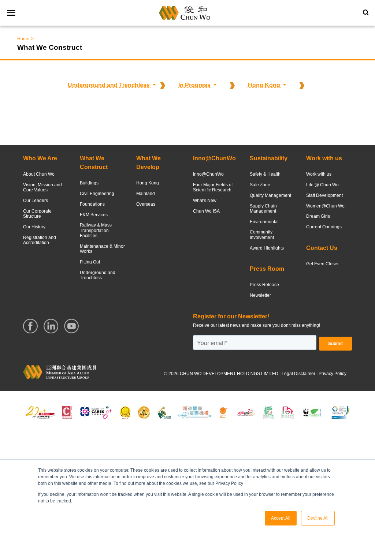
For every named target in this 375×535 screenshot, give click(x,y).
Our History (34, 226)
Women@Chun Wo (325, 206)
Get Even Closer (322, 263)
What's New (204, 200)
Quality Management (270, 195)
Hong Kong (147, 183)
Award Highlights (267, 248)
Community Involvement (262, 234)
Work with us (318, 174)
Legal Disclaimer (298, 373)
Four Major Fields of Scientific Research (213, 187)
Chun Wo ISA (206, 211)
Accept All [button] (280, 518)
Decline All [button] (317, 518)
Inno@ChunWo (208, 174)
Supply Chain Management (263, 208)
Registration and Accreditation (39, 240)
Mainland (145, 193)
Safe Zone (260, 184)
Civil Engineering (97, 193)
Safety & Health (265, 174)
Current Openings (324, 226)
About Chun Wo (39, 174)
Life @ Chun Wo (322, 184)
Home (23, 39)
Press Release (264, 284)
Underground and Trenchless (97, 275)
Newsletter (260, 295)
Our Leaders (35, 200)
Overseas (145, 204)
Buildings (89, 183)
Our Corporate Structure (37, 214)
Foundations (92, 204)
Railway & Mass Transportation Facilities (96, 230)
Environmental (264, 221)
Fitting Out (90, 262)
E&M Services (94, 214)
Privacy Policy (332, 373)
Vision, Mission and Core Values (42, 187)
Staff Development (324, 195)
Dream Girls (318, 216)
